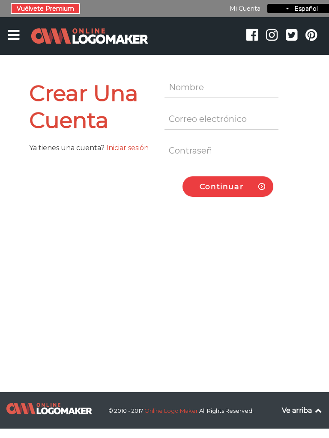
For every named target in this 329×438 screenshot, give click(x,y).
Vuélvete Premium (45, 8)
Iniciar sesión (127, 148)
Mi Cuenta (245, 8)
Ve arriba (298, 410)
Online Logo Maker (171, 410)
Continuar (221, 186)
